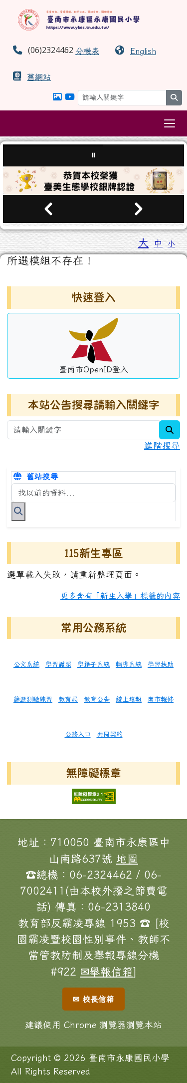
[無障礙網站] (94, 795)
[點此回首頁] (93, 180)
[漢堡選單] (169, 123)
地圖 (127, 858)
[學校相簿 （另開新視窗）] (57, 96)
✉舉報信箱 (106, 971)
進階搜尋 (162, 445)
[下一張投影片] (139, 209)
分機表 (87, 51)
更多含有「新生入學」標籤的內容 (120, 596)
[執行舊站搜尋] (18, 511)
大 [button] (143, 242)
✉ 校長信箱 (93, 999)
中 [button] (158, 243)
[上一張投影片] (48, 209)
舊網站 (39, 77)
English (143, 51)
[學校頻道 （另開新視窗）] (70, 96)
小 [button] (171, 243)
